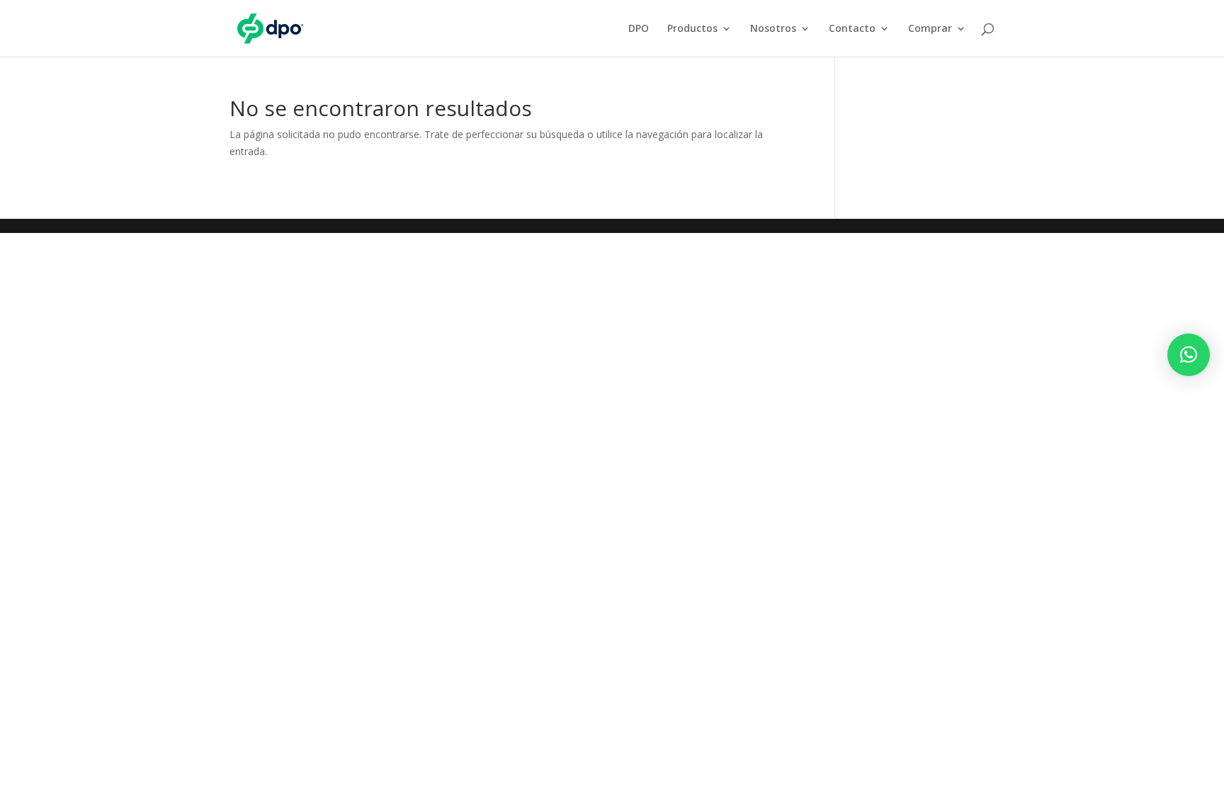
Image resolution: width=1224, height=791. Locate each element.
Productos (692, 29)
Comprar (930, 29)
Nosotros (773, 29)
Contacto (852, 29)
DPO (638, 29)
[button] (1188, 355)
